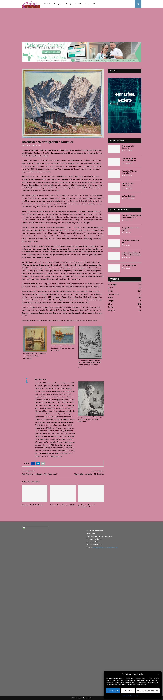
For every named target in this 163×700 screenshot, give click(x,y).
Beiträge (68, 4)
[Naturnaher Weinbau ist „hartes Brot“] (114, 174)
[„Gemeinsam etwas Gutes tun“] (114, 243)
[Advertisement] (81, 25)
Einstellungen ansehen (147, 691)
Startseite (47, 4)
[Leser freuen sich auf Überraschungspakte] (114, 162)
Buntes (110, 288)
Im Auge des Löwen (128, 196)
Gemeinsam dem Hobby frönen (32, 505)
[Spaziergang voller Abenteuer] (114, 149)
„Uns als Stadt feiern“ (129, 265)
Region (110, 297)
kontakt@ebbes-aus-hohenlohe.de (104, 547)
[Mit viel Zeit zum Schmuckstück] (114, 187)
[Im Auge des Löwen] (114, 199)
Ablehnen (128, 691)
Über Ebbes (78, 4)
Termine (110, 307)
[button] (158, 674)
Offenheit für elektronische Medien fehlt (89, 474)
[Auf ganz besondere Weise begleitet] (114, 231)
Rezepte (111, 301)
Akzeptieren (112, 691)
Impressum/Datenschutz (130, 695)
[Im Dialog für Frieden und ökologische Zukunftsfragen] (114, 256)
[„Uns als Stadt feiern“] (114, 268)
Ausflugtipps (58, 4)
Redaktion (25, 145)
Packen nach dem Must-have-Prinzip (62, 505)
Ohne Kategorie (113, 294)
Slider (110, 304)
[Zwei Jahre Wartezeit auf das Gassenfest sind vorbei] (114, 218)
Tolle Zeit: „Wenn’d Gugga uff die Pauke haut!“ (40, 474)
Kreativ (110, 291)
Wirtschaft (111, 310)
